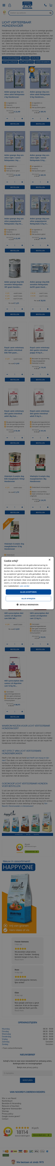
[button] (27, 604)
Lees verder (25, 586)
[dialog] (27, 583)
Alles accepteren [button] (28, 592)
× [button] (49, 560)
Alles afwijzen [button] (28, 598)
